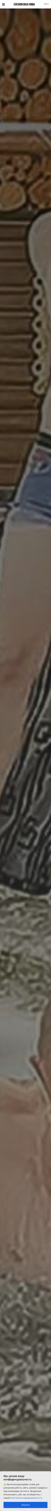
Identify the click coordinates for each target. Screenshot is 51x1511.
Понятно (25, 1505)
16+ (46, 4)
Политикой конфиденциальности (26, 1498)
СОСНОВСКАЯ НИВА (24, 4)
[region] (25, 1491)
